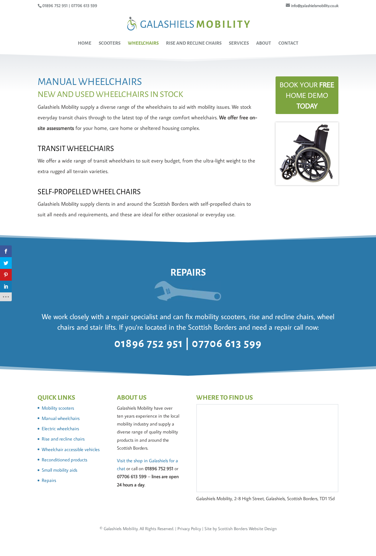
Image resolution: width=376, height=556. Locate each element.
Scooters (109, 43)
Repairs (49, 480)
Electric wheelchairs (60, 428)
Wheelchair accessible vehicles (71, 449)
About (263, 43)
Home (84, 43)
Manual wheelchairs (61, 418)
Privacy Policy (189, 528)
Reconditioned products (64, 460)
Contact (288, 43)
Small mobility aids (59, 470)
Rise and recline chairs (63, 439)
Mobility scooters (58, 408)
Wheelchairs (143, 43)
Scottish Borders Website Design (247, 528)
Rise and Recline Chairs (193, 43)
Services (239, 43)
